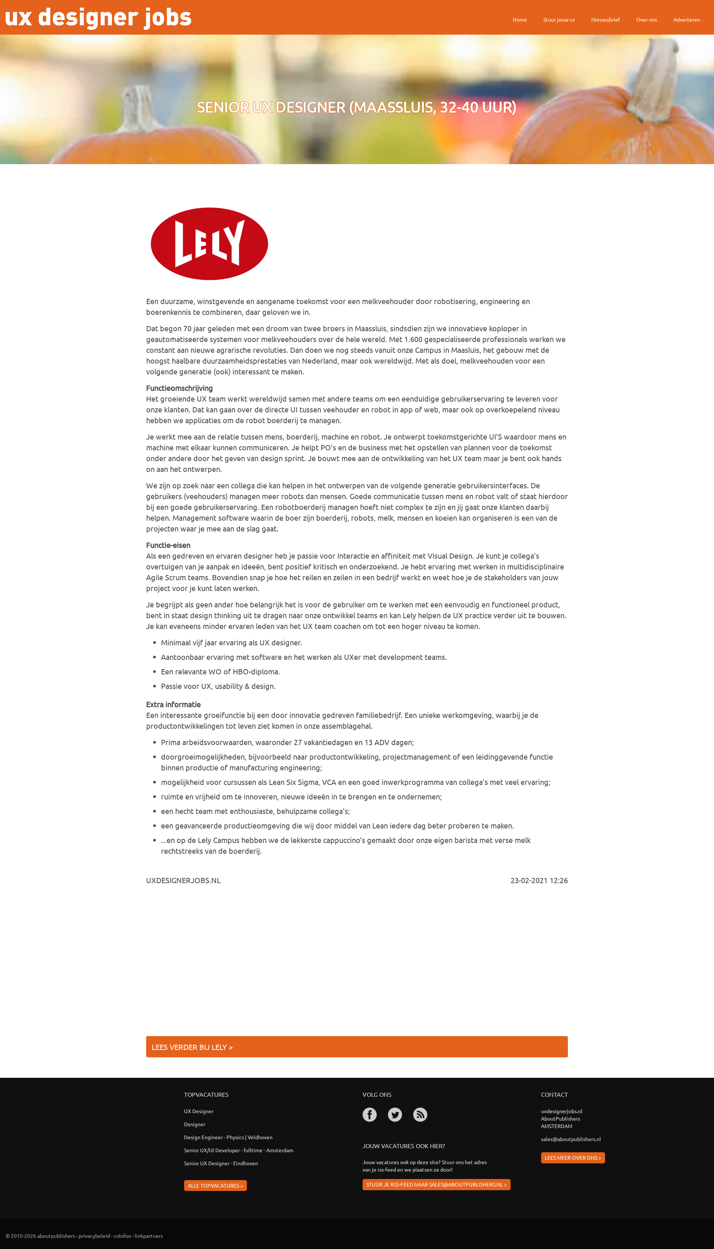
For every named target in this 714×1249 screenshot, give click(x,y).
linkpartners (149, 1235)
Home (520, 19)
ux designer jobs (98, 18)
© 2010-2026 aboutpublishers (40, 1235)
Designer (194, 1124)
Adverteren (686, 19)
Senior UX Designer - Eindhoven (221, 1163)
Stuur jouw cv (559, 19)
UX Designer (198, 1111)
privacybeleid (94, 1235)
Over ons (646, 19)
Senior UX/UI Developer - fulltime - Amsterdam (238, 1150)
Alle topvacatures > (215, 1185)
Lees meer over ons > (573, 1157)
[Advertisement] (357, 963)
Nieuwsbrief (605, 19)
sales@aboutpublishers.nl (571, 1138)
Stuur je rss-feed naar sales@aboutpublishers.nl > (436, 1184)
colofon (122, 1235)
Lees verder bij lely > (192, 1046)
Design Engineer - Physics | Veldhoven (228, 1137)
